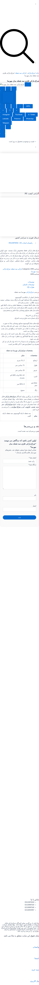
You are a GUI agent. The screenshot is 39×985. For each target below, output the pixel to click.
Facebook (18, 114)
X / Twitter (31, 114)
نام (35, 495)
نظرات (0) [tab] (30, 287)
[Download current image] (13, 106)
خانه (37, 73)
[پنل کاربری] (36, 976)
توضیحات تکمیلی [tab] (28, 284)
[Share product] (13, 89)
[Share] (8, 106)
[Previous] (2, 127)
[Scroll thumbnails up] (2, 131)
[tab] (8, 97)
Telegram (6, 123)
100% (28, 106)
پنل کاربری (34, 981)
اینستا (37, 958)
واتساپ (36, 947)
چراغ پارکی (31, 73)
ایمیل (34, 506)
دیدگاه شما (32, 465)
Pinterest (17, 119)
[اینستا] (36, 953)
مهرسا (33, 271)
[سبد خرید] (36, 965)
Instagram (6, 114)
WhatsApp (29, 119)
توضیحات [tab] (31, 282)
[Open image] (28, 84)
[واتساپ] (36, 942)
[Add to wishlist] (2, 89)
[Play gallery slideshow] (2, 106)
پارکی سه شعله (20, 73)
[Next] (8, 127)
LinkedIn (6, 119)
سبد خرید (35, 970)
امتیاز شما (32, 458)
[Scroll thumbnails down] (2, 135)
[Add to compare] (8, 89)
